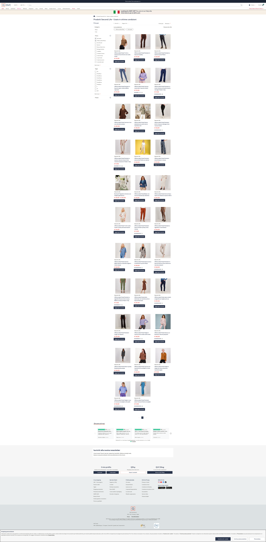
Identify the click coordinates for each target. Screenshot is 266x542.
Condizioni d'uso (145, 484)
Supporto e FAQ (113, 482)
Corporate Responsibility (131, 489)
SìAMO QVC (96, 494)
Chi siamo (128, 482)
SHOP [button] (15, 5)
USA (128, 514)
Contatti (111, 484)
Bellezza (25, 8)
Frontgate (105, 525)
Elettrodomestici (66, 8)
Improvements (122, 525)
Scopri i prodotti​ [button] (133, 472)
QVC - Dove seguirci (98, 482)
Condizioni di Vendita (147, 487)
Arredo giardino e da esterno (100, 498)
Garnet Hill (110, 525)
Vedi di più (97, 65)
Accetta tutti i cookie (223, 539)
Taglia (96, 69)
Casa (36, 8)
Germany (134, 514)
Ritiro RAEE (112, 489)
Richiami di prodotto (114, 487)
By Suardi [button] (130, 29)
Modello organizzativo (131, 494)
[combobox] (134, 5)
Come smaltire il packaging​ (116, 491)
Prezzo (97, 97)
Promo (73, 8)
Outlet (78, 8)
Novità (7, 8)
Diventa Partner (129, 484)
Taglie (95, 487)
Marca (96, 35)
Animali (41, 8)
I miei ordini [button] (113, 472)
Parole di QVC (97, 484)
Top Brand (13, 8)
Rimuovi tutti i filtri (168, 27)
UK (130, 514)
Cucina (59, 8)
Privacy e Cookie (145, 482)
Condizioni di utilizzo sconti (148, 489)
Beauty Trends (97, 496)
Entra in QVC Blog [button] (159, 472)
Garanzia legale (145, 496)
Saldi (3, 8)
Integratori (31, 8)
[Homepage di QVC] (94, 16)
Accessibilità (144, 491)
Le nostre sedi (129, 491)
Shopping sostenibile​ (98, 489)
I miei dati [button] (99, 472)
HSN (94, 525)
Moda (46, 8)
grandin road (115, 525)
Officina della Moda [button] (119, 29)
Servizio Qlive (145, 494)
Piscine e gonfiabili (98, 501)
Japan (138, 514)
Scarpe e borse (52, 8)
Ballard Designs (99, 525)
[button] (250, 5)
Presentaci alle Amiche (99, 491)
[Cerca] (241, 5)
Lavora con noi (129, 487)
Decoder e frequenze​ (114, 494)
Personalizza (257, 539)
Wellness (19, 8)
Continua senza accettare (240, 539)
